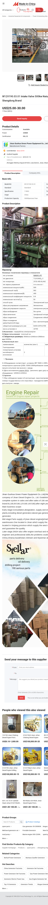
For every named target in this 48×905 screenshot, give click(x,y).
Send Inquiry (22, 119)
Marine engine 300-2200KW (32, 834)
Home (4, 16)
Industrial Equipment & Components (19, 16)
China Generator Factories (13, 868)
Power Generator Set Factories (14, 874)
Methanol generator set (10, 830)
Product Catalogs (33, 822)
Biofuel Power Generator (12, 858)
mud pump (6, 834)
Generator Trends (27, 884)
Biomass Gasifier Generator (35, 858)
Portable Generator (29, 830)
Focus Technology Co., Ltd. (28, 896)
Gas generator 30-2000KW (32, 826)
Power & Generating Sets (40, 16)
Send (21, 698)
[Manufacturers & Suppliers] (24, 4)
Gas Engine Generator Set (38, 879)
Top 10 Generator (10, 884)
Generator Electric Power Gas (14, 879)
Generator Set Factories (35, 868)
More (4, 888)
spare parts (6, 826)
